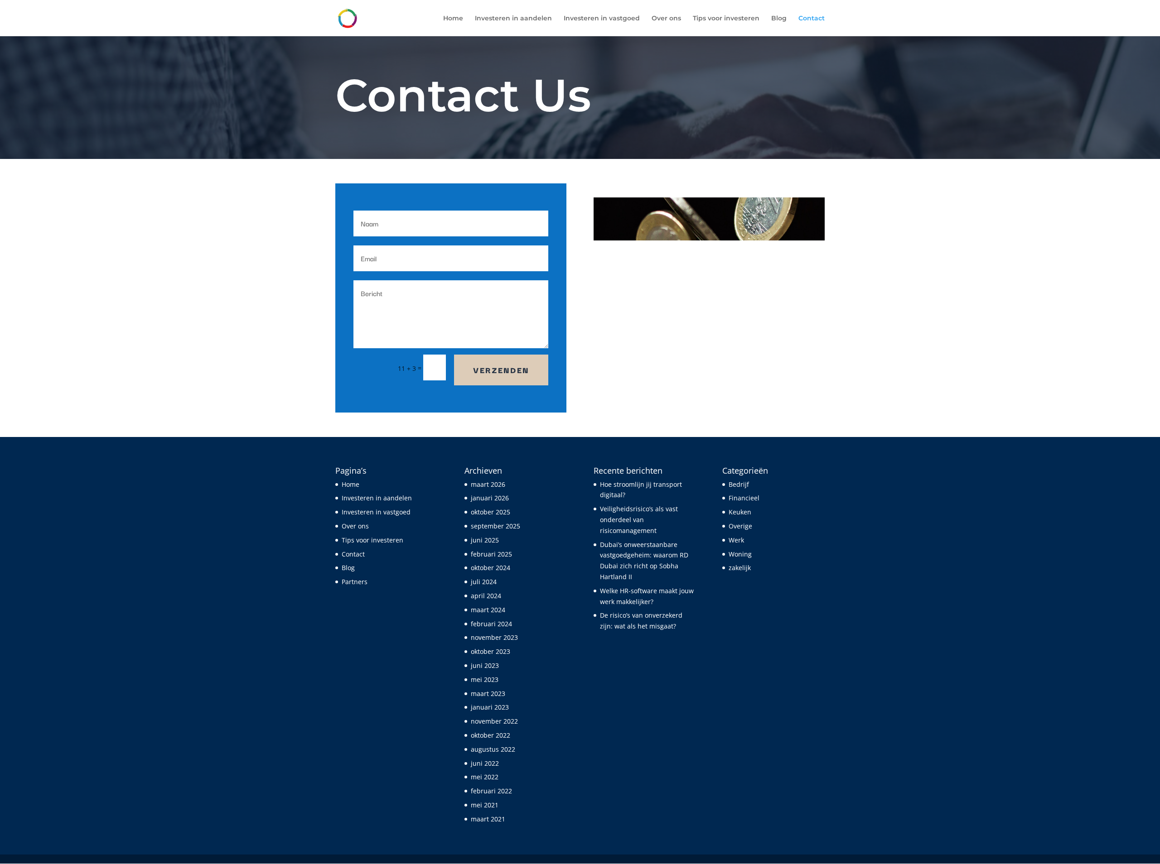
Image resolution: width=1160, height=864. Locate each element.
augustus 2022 (493, 749)
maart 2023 (488, 693)
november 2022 (494, 721)
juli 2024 (484, 581)
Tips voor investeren (726, 18)
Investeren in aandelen (513, 18)
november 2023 (494, 637)
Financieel (744, 498)
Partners (354, 581)
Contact (811, 18)
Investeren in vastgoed (602, 18)
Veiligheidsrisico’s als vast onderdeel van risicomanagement (639, 519)
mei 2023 (484, 679)
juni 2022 (485, 763)
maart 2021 (488, 819)
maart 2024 (488, 609)
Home (453, 18)
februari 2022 (491, 791)
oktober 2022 (490, 735)
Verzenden (501, 370)
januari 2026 (490, 498)
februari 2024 (491, 623)
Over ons (666, 18)
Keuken (740, 512)
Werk (736, 540)
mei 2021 (484, 805)
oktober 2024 (490, 567)
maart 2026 (488, 484)
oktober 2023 (490, 651)
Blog (779, 18)
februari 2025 (491, 554)
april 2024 (486, 595)
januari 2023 (490, 707)
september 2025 (495, 526)
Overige (740, 526)
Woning (740, 554)
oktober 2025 (490, 512)
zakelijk (740, 567)
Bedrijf (739, 484)
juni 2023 (485, 665)
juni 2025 (485, 540)
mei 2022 (484, 777)
